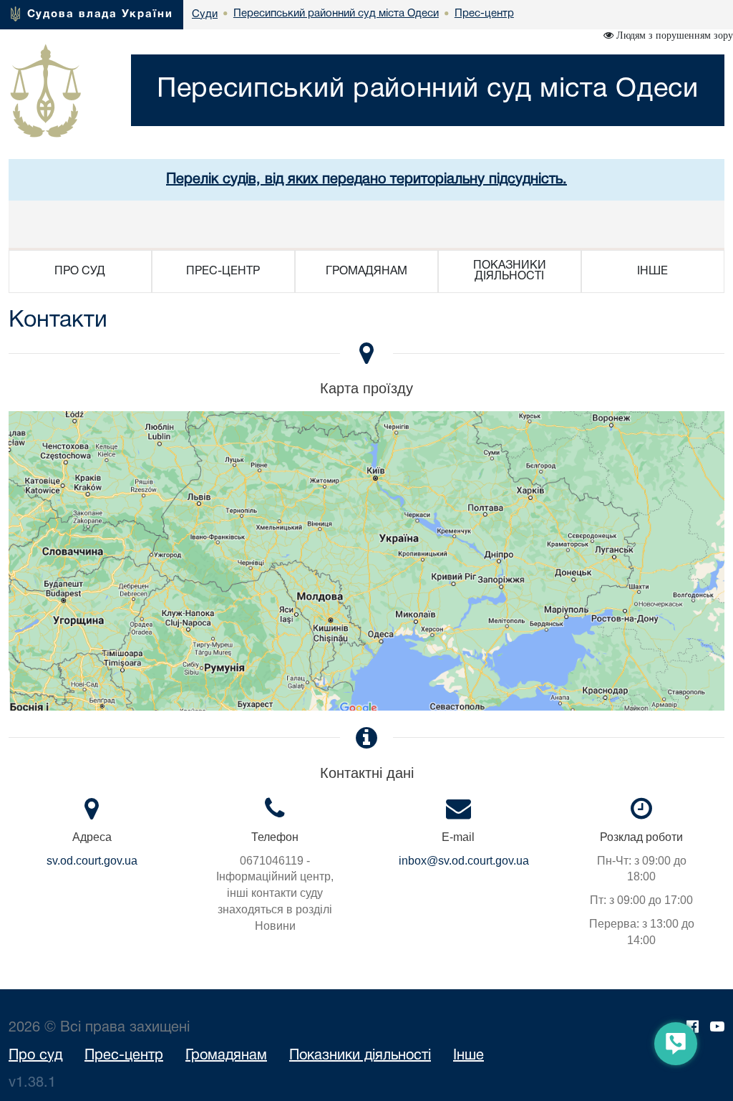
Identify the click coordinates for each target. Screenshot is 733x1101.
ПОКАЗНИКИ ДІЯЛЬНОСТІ (509, 271)
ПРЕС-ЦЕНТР (223, 271)
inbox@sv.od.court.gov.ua (464, 861)
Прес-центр (123, 1055)
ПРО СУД (79, 271)
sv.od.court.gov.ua (92, 861)
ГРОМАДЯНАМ (366, 271)
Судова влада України (100, 14)
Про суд (35, 1055)
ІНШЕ (652, 271)
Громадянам (226, 1055)
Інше (468, 1055)
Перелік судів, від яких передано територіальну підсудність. (366, 179)
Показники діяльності (360, 1055)
